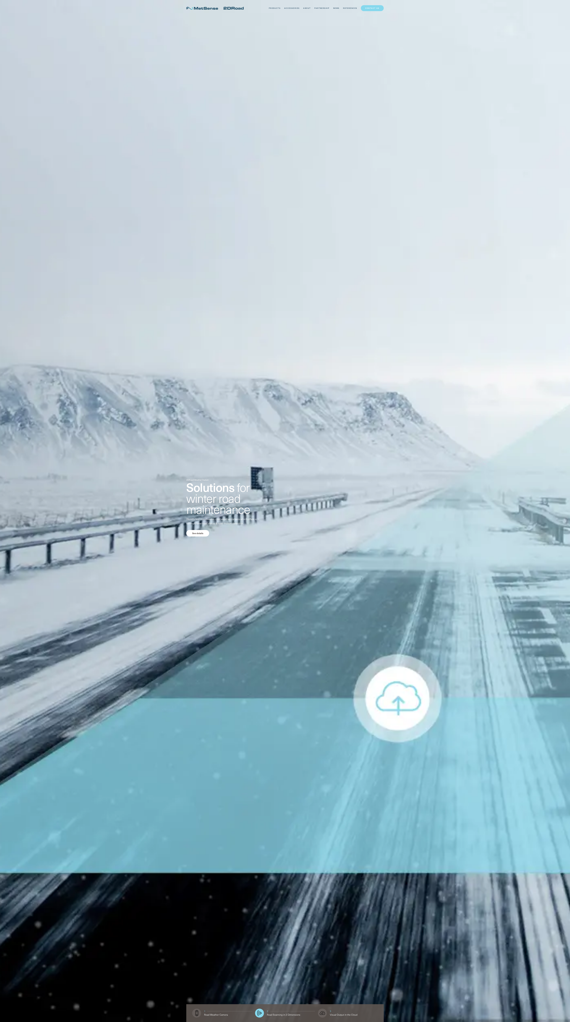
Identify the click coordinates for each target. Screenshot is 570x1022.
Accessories (292, 8)
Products (275, 8)
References (350, 8)
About (307, 8)
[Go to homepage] (215, 8)
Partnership (321, 8)
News (336, 8)
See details (197, 533)
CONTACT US (372, 8)
